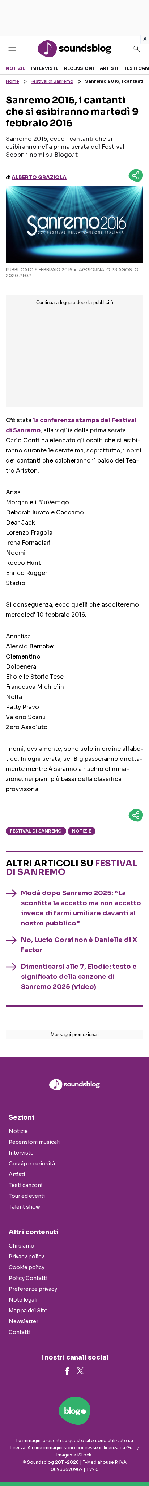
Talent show (24, 1207)
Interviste (44, 68)
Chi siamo (21, 1245)
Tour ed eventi (27, 1196)
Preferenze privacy (33, 1289)
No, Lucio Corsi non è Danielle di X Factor (79, 945)
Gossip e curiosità (32, 1163)
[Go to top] (134, 1462)
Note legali (23, 1300)
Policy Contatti (28, 1278)
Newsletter (23, 1321)
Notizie (15, 68)
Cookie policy (26, 1267)
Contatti (19, 1332)
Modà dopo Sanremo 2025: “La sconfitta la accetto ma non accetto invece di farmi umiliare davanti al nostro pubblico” (81, 908)
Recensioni (79, 68)
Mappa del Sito (28, 1310)
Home (12, 81)
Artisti (109, 68)
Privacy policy (26, 1256)
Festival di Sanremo (52, 81)
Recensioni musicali (34, 1142)
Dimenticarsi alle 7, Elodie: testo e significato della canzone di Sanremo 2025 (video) (79, 977)
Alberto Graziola (39, 177)
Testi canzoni (25, 1185)
